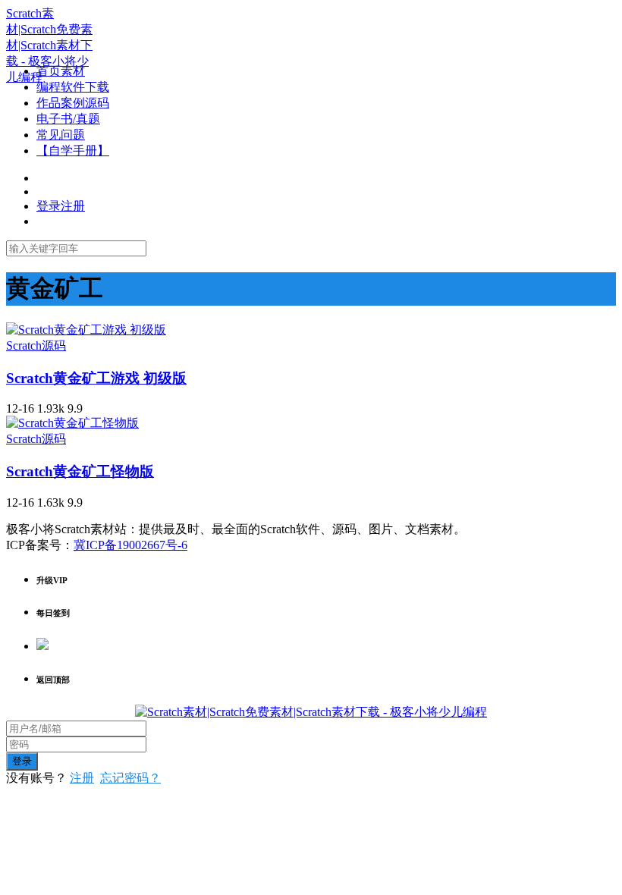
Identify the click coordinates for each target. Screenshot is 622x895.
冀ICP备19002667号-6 (130, 545)
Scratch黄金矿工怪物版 (80, 471)
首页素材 (60, 70)
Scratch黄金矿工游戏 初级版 (96, 378)
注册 (82, 777)
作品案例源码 (72, 102)
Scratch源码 (36, 345)
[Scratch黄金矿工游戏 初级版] (86, 329)
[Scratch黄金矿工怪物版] (72, 422)
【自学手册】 (72, 150)
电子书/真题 (68, 118)
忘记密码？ (130, 777)
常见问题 (60, 134)
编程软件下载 (72, 86)
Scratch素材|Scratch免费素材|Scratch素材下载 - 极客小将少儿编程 (49, 45)
